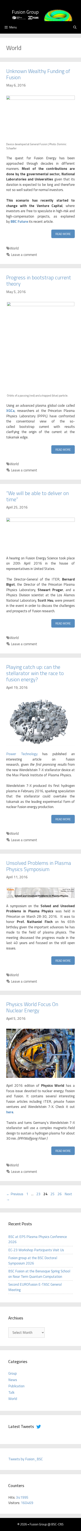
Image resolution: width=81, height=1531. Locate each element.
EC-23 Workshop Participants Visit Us (36, 1250)
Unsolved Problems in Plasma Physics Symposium (38, 866)
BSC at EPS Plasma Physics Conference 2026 (37, 1239)
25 (53, 1194)
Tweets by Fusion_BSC (25, 1459)
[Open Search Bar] (75, 27)
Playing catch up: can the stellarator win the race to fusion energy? (35, 673)
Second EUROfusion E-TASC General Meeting (35, 1287)
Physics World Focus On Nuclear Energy (32, 1007)
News (12, 1380)
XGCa (10, 410)
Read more (63, 234)
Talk (11, 1392)
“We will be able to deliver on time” (37, 496)
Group (12, 1373)
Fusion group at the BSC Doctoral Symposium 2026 (32, 1260)
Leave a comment (24, 254)
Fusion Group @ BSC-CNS (47, 1524)
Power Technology (22, 754)
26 (60, 1194)
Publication (16, 1386)
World (14, 248)
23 (39, 1194)
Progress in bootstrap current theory (38, 281)
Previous (14, 1194)
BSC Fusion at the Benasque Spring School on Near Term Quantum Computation (39, 1273)
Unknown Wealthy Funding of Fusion (38, 74)
